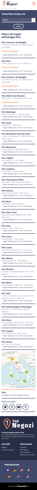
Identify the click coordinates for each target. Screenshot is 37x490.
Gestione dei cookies (27, 455)
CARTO (33, 387)
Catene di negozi (8, 450)
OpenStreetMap (19, 387)
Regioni (4, 447)
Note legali (24, 450)
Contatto (23, 447)
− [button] (32, 383)
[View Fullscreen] (4, 354)
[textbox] (16, 20)
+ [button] (32, 380)
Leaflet (11, 387)
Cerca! (18, 26)
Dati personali (25, 452)
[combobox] (17, 20)
